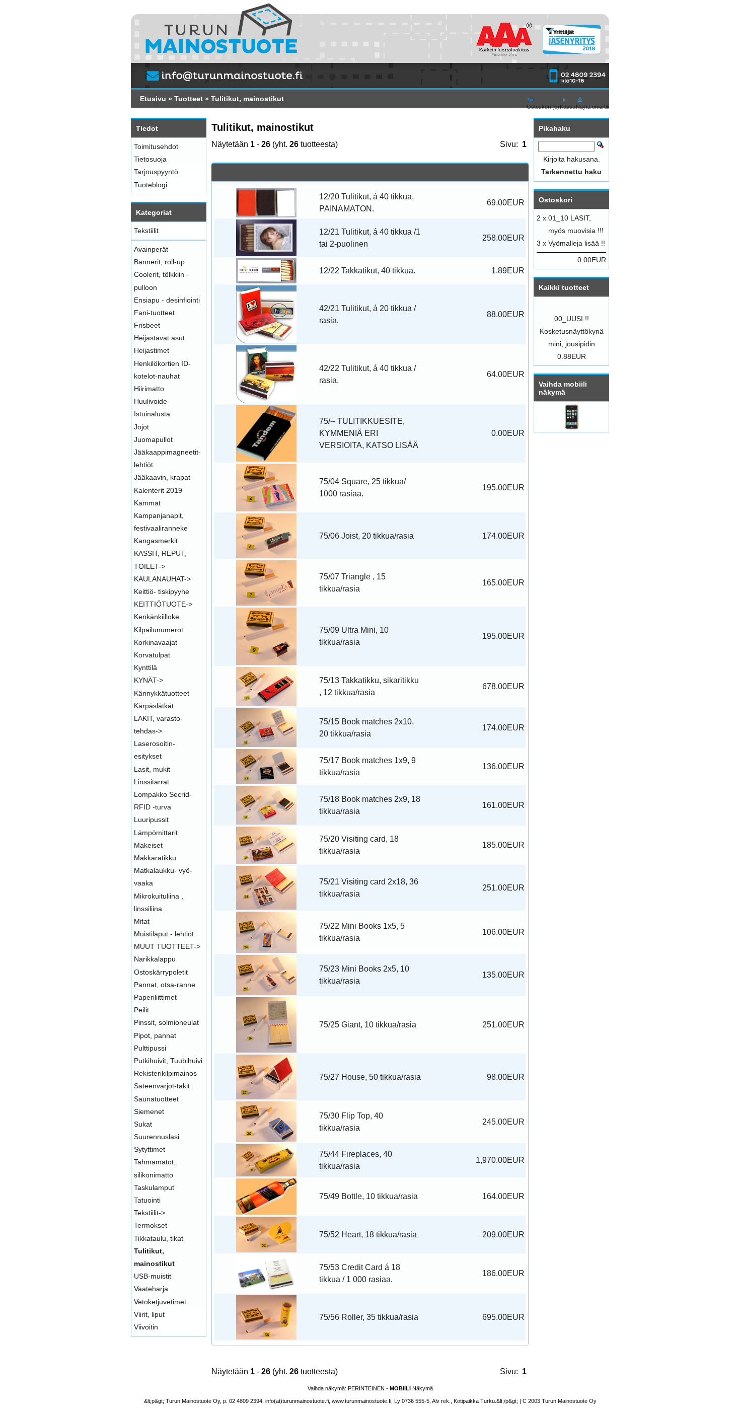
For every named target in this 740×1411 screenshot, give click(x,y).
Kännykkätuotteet (161, 693)
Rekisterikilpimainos (165, 1073)
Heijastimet (151, 350)
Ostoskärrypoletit (161, 972)
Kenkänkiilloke (156, 617)
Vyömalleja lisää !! (576, 243)
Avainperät (151, 249)
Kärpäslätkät (154, 706)
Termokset (150, 1225)
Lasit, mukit (152, 769)
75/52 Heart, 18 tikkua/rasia (368, 1234)
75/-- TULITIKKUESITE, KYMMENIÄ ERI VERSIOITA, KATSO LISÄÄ (368, 433)
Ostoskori (555, 200)
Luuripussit (151, 819)
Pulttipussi (150, 1048)
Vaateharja (151, 1289)
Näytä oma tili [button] (592, 107)
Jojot (141, 427)
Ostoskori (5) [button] (543, 107)
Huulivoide (150, 401)
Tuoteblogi (150, 185)
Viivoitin (146, 1327)
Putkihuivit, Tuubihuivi (168, 1061)
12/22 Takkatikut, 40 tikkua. (367, 270)
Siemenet (149, 1111)
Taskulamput (154, 1187)
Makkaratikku (155, 858)
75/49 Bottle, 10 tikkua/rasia (368, 1196)
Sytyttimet (149, 1149)
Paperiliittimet (155, 997)
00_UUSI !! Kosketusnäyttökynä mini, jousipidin (572, 331)
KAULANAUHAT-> (162, 579)
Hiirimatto (149, 389)
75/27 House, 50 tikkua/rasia (370, 1077)
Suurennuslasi (156, 1137)
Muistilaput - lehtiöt (164, 934)
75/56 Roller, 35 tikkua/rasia (368, 1317)
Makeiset (148, 845)
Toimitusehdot (156, 146)
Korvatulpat (152, 655)
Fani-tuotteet (154, 313)
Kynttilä (145, 667)
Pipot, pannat (155, 1035)
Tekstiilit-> (149, 1213)
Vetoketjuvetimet (160, 1302)
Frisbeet (147, 325)
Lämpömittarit (156, 833)
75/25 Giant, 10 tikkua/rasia (367, 1024)
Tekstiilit (146, 231)
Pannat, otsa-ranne (164, 985)
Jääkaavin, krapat (162, 477)
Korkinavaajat (155, 642)
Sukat (143, 1124)
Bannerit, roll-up (159, 262)
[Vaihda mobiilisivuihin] (571, 427)
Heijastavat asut (159, 338)
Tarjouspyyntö (156, 172)
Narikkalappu (155, 959)
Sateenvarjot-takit (162, 1086)
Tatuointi (147, 1200)
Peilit (141, 1010)
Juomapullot (153, 439)
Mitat (142, 921)
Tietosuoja (150, 159)
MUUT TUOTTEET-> (167, 946)
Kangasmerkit (156, 541)
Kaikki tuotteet (564, 287)
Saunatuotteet (156, 1099)
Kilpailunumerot (158, 630)
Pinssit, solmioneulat (166, 1022)
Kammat (147, 503)
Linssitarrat (151, 782)
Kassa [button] (567, 107)
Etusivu (153, 99)
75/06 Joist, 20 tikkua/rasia (366, 536)
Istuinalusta (152, 414)
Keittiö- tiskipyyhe (161, 591)
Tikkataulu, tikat (158, 1238)
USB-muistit (152, 1276)
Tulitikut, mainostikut (247, 99)
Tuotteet (188, 99)
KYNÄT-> (148, 680)
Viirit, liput (149, 1314)
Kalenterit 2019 (158, 490)
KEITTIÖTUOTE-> (163, 604)
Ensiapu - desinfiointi (167, 300)
